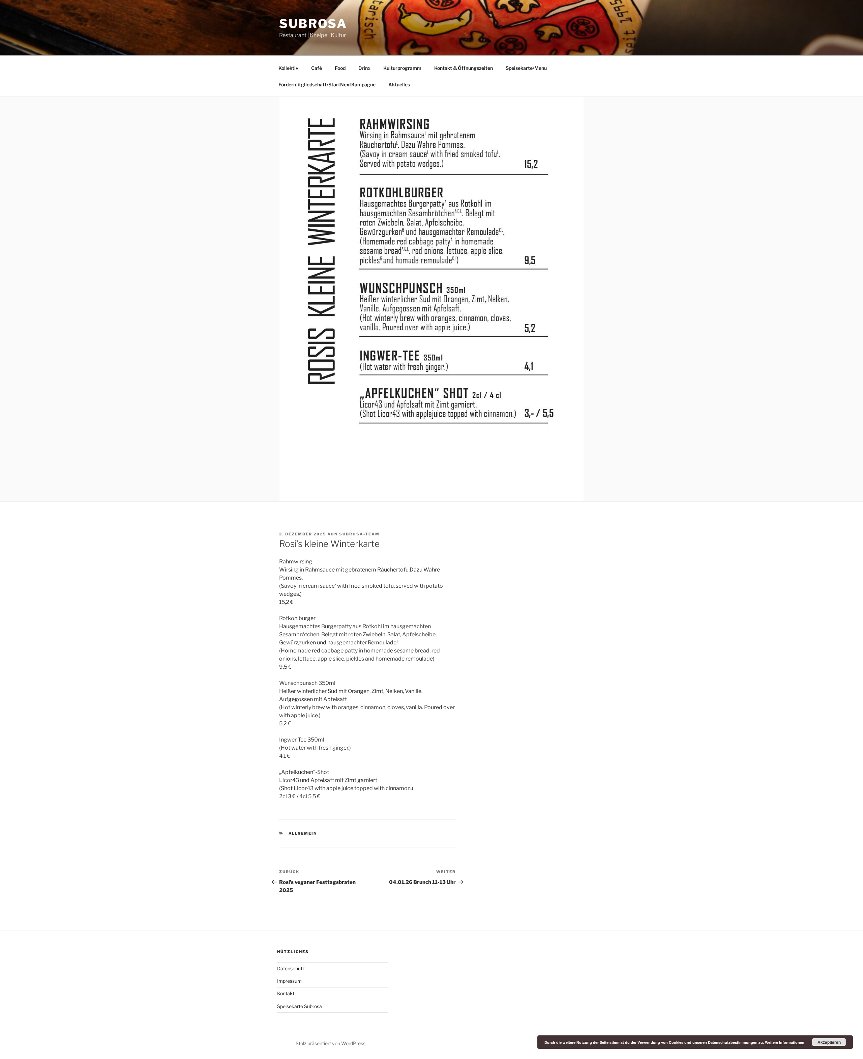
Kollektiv (288, 68)
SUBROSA (313, 23)
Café (316, 68)
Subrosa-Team (359, 534)
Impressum (289, 981)
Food (340, 68)
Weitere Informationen (784, 1042)
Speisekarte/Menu (526, 68)
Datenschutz (291, 968)
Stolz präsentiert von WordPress (330, 1043)
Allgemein (303, 833)
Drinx (364, 68)
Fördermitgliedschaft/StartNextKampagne (327, 84)
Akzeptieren (829, 1042)
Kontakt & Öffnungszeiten (463, 68)
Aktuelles (399, 84)
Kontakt (285, 993)
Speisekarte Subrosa (299, 1006)
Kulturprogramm (402, 68)
